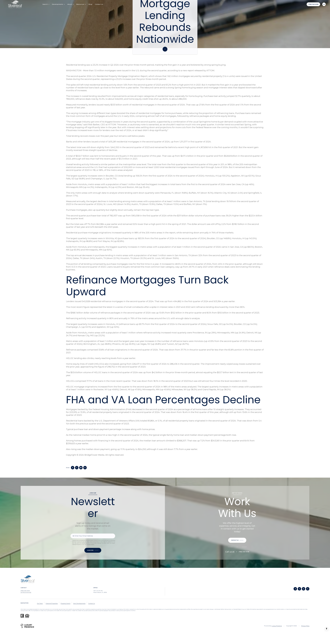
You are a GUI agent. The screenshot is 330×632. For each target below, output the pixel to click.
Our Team (40, 603)
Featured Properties (52, 603)
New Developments (79, 603)
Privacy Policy (90, 544)
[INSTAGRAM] (299, 589)
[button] (237, 540)
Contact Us (99, 4)
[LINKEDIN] (303, 589)
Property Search (65, 603)
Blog (90, 4)
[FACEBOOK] (295, 589)
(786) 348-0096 (313, 4)
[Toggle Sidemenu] (324, 4)
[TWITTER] (307, 589)
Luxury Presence (277, 626)
